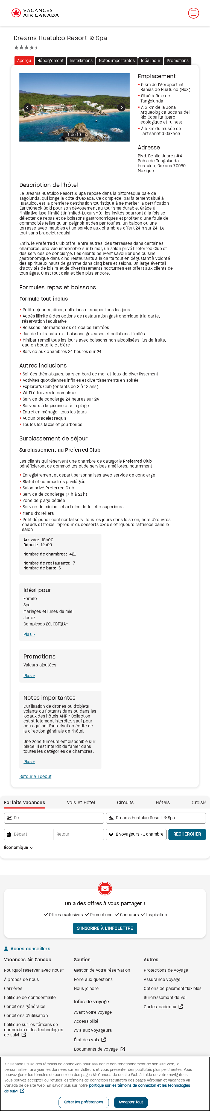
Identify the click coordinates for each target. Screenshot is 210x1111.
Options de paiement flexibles (173, 989)
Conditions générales (24, 1007)
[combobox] (54, 818)
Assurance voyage (162, 980)
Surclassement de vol (165, 998)
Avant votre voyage (93, 1013)
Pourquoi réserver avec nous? (34, 970)
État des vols (87, 1040)
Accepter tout (131, 1102)
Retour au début (35, 777)
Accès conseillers (29, 949)
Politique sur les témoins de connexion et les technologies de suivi (33, 1030)
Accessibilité (86, 1022)
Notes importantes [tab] (117, 61)
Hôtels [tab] (163, 803)
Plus (28, 635)
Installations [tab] (81, 61)
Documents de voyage (96, 1049)
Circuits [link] (125, 803)
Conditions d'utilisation (26, 1016)
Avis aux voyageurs (93, 1031)
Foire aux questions (93, 980)
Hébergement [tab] (50, 61)
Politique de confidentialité (30, 998)
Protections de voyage (166, 970)
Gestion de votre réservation (102, 970)
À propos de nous (21, 980)
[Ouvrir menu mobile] (193, 13)
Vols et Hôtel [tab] (81, 803)
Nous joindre (86, 989)
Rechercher (187, 834)
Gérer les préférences (83, 1102)
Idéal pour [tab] (151, 61)
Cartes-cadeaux (160, 1007)
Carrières (13, 989)
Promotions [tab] (178, 61)
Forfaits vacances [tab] (24, 803)
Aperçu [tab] (24, 61)
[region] (105, 1083)
